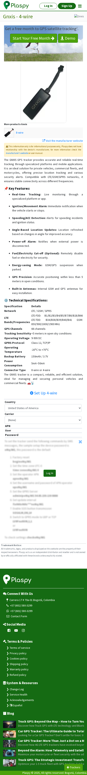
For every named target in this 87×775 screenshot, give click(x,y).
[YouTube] (16, 630)
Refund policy (18, 675)
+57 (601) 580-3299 (21, 605)
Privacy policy (18, 653)
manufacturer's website (17, 153)
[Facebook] (9, 630)
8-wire (19, 132)
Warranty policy (19, 669)
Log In (49, 473)
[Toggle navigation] (80, 6)
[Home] (16, 5)
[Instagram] (23, 630)
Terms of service (20, 648)
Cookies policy (19, 658)
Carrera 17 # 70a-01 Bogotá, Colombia (32, 600)
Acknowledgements (22, 700)
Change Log (17, 689)
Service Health (18, 694)
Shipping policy (19, 664)
